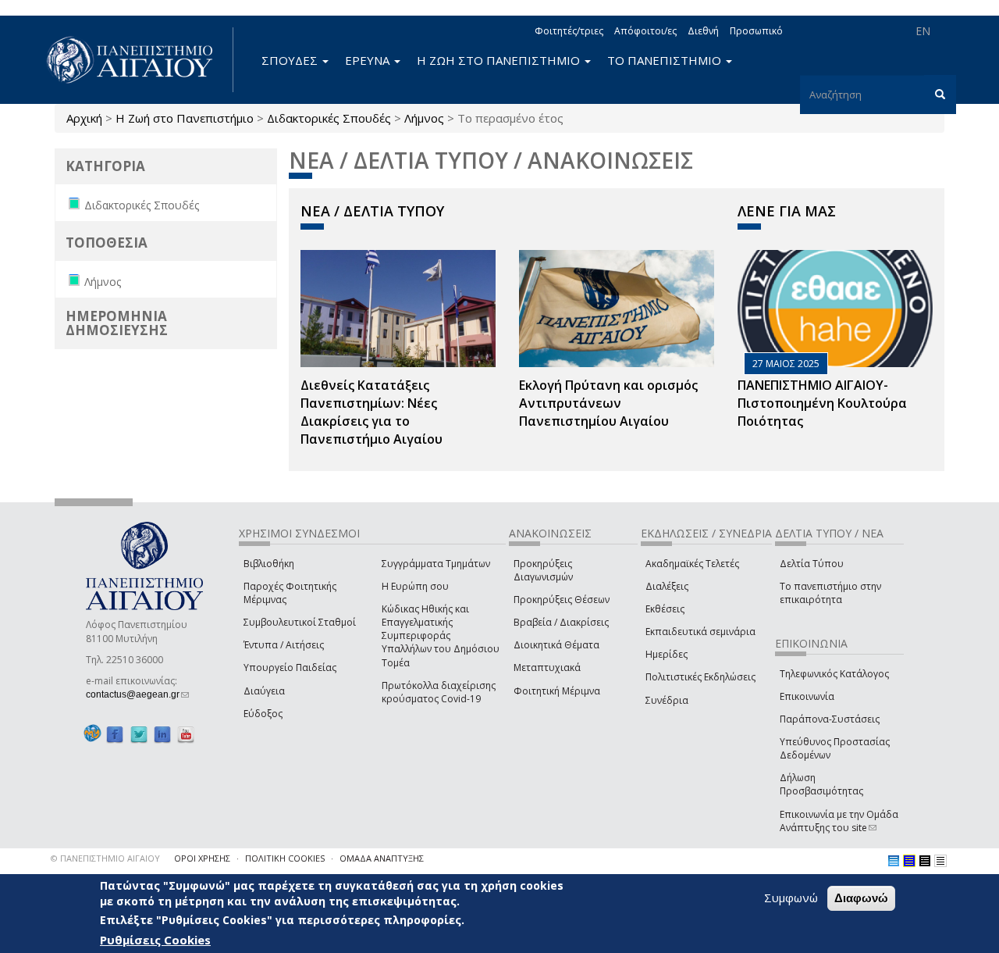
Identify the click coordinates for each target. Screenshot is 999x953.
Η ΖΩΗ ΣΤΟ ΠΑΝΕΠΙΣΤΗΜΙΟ (500, 60)
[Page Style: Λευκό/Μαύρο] (925, 861)
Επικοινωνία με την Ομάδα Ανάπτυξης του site (839, 821)
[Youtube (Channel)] (185, 734)
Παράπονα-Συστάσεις (830, 719)
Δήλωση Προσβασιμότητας (821, 784)
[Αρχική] (138, 59)
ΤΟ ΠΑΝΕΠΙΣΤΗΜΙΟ (665, 60)
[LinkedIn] (162, 734)
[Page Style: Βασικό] (893, 861)
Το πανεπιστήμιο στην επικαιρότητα (830, 593)
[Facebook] (114, 734)
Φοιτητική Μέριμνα (557, 691)
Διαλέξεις (666, 586)
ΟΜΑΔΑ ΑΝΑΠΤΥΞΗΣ (382, 858)
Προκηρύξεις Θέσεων (562, 599)
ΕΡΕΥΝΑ (369, 60)
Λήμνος (424, 118)
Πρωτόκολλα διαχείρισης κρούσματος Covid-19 (439, 692)
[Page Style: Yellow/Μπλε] (909, 861)
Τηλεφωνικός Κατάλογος (834, 673)
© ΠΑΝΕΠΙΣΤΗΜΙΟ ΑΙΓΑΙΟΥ (105, 858)
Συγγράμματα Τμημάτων (436, 563)
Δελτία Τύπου (812, 563)
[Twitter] (139, 734)
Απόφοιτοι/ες (645, 30)
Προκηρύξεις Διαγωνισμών (543, 570)
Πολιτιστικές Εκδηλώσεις (700, 677)
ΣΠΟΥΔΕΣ (291, 60)
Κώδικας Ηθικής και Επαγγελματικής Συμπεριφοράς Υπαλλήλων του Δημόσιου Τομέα (441, 635)
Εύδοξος (263, 713)
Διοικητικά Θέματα (556, 644)
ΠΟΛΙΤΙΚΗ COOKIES (285, 858)
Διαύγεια (264, 691)
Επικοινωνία (807, 696)
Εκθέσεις (664, 609)
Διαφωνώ (861, 898)
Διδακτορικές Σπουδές (329, 118)
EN (922, 30)
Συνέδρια (666, 700)
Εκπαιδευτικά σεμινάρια (700, 631)
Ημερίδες (666, 654)
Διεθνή (703, 30)
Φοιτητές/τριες (569, 30)
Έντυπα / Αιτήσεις (284, 644)
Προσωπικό (756, 30)
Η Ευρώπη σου (415, 586)
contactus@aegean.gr (137, 694)
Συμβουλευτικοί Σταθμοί (300, 622)
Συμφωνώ (791, 897)
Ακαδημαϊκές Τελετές (692, 563)
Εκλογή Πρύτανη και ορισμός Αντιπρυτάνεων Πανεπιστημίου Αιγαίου (608, 403)
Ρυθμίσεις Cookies (155, 940)
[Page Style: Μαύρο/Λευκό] (940, 861)
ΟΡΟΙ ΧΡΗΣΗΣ (202, 858)
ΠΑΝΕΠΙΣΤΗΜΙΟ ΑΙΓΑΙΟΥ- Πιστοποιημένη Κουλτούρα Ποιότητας (822, 403)
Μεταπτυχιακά (547, 667)
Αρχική (84, 118)
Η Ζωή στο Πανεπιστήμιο (185, 118)
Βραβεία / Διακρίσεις (561, 622)
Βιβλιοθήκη (269, 563)
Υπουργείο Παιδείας (290, 667)
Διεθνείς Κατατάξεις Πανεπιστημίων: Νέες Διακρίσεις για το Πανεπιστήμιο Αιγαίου (371, 412)
